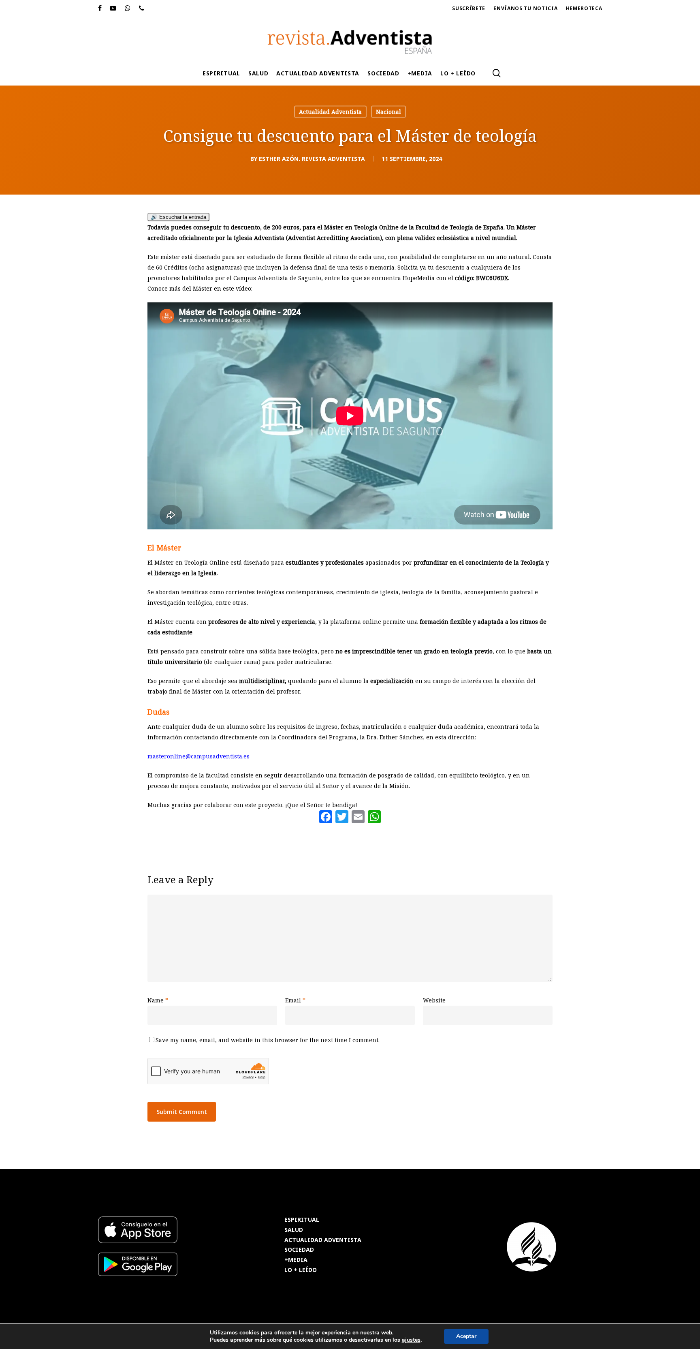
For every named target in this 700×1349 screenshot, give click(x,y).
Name (157, 1000)
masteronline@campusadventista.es (198, 756)
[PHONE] (142, 8)
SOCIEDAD (299, 1249)
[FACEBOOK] (100, 8)
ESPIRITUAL (301, 1219)
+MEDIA (295, 1260)
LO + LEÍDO (300, 1270)
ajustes (411, 1340)
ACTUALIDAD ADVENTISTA (322, 1240)
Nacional (388, 112)
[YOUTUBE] (113, 8)
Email (295, 1000)
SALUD (293, 1230)
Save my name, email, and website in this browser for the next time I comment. (268, 1040)
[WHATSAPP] (128, 8)
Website (434, 1000)
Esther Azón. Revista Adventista (312, 159)
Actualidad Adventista (330, 112)
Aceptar (466, 1336)
